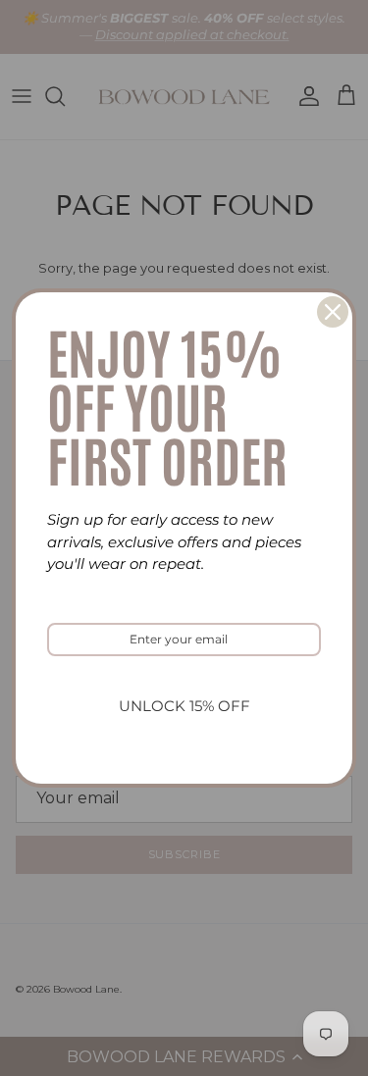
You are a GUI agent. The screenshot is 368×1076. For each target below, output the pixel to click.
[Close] (332, 311)
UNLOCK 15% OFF (184, 705)
